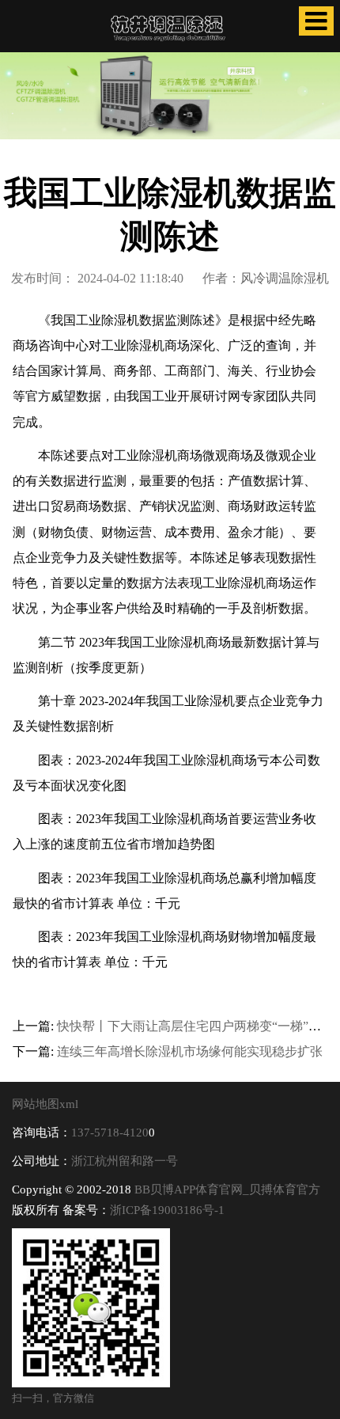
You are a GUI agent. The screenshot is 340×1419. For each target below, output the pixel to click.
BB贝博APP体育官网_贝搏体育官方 (227, 1189)
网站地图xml (45, 1104)
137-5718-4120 (110, 1132)
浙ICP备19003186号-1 (167, 1210)
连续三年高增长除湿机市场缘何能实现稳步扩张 (190, 1051)
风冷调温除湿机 (284, 278)
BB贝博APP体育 (170, 25)
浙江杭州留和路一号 (124, 1161)
